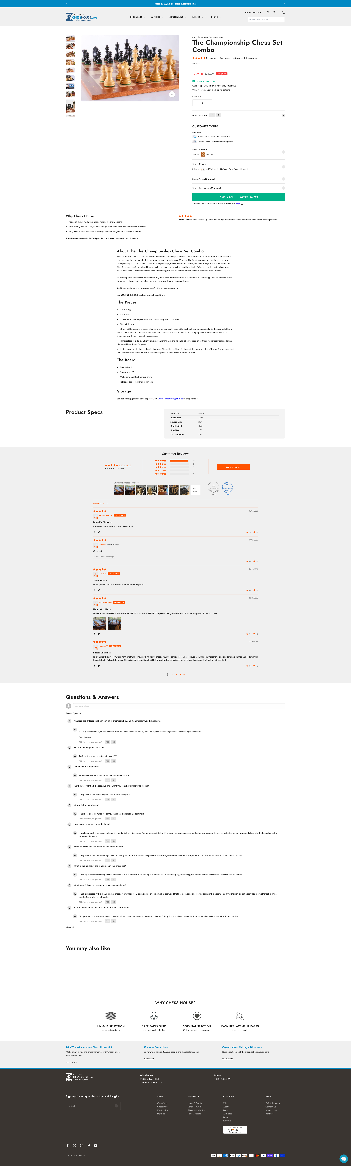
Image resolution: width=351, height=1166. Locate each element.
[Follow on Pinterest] (88, 1145)
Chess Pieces (163, 1106)
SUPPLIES (156, 16)
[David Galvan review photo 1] (99, 623)
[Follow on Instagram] (81, 1145)
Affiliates (227, 1113)
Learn (225, 1117)
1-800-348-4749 (253, 12)
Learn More (71, 1062)
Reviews (227, 1120)
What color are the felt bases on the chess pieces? (98, 846)
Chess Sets (162, 1103)
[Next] (284, 3)
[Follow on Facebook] (68, 1145)
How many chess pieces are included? (92, 824)
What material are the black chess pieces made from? (100, 885)
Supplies (161, 1113)
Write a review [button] (233, 467)
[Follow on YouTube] (95, 1145)
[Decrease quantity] (196, 103)
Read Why (149, 1058)
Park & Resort (194, 1113)
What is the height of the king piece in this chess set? (100, 865)
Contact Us (270, 1106)
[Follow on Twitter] (75, 1145)
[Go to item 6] (70, 78)
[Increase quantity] (208, 103)
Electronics (162, 1110)
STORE (214, 16)
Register (269, 1113)
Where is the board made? (86, 805)
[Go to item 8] (70, 94)
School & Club (194, 1106)
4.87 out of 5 (125, 465)
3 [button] (176, 674)
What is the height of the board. (89, 747)
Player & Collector (196, 1110)
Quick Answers (272, 1103)
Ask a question (250, 58)
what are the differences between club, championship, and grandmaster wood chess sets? (117, 720)
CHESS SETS (136, 16)
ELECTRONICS (176, 16)
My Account (271, 1110)
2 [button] (172, 674)
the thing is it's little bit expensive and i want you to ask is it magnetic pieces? (111, 785)
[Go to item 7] (70, 86)
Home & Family (195, 1103)
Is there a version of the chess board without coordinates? (102, 907)
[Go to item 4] (70, 62)
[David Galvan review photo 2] (114, 623)
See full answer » (85, 737)
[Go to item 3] (70, 54)
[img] (99, 511)
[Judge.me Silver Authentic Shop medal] (213, 487)
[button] (199, 58)
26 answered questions (229, 58)
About (226, 1106)
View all (70, 927)
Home (194, 37)
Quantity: (196, 96)
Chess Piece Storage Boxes (170, 398)
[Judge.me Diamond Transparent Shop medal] (227, 487)
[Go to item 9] (70, 107)
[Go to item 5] (70, 70)
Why (225, 1103)
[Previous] (66, 3)
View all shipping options (218, 89)
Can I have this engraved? (86, 766)
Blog (225, 1110)
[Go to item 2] (70, 46)
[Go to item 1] (70, 38)
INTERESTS (197, 16)
